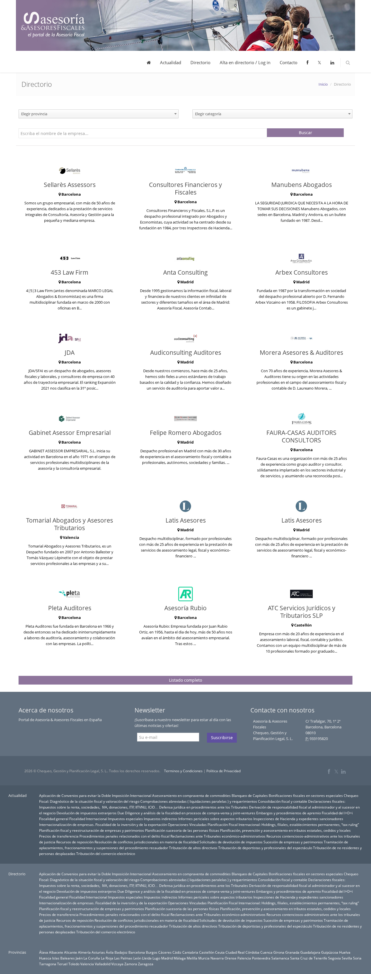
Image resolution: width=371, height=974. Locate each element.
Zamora (130, 964)
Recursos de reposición (75, 842)
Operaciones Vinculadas (187, 824)
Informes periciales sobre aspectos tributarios (215, 818)
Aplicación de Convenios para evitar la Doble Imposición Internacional (95, 795)
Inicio (323, 84)
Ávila (110, 952)
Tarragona (47, 964)
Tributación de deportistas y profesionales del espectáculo (265, 847)
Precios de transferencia (59, 836)
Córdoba (252, 952)
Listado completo (185, 680)
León (137, 958)
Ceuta (220, 952)
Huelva (344, 952)
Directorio (200, 62)
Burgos (151, 952)
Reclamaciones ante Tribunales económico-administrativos (217, 836)
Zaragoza (145, 964)
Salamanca (280, 958)
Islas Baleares (63, 958)
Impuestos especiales (125, 818)
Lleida (147, 958)
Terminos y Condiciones (183, 770)
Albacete (56, 952)
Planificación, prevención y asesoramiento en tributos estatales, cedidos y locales (285, 830)
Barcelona (136, 952)
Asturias (98, 952)
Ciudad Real (235, 952)
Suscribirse (222, 737)
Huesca (45, 958)
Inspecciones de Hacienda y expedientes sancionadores (298, 818)
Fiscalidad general (53, 818)
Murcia (204, 958)
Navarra (217, 958)
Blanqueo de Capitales (250, 795)
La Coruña (91, 958)
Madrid (167, 958)
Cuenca (266, 952)
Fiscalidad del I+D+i (337, 813)
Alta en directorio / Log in (245, 62)
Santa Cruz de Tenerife (308, 958)
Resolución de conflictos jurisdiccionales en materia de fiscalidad (146, 842)
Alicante (70, 952)
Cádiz (176, 952)
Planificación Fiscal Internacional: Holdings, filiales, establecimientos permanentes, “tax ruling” (283, 824)
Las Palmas (123, 958)
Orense (231, 958)
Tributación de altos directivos (193, 847)
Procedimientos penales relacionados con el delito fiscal (124, 836)
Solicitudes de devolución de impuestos (231, 842)
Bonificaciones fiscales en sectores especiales (306, 795)
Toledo (73, 964)
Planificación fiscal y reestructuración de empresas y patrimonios (91, 830)
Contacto (288, 62)
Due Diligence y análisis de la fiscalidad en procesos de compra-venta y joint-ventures (186, 813)
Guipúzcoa (329, 952)
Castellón (206, 952)
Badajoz (121, 952)
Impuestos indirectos (160, 818)
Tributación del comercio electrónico (105, 853)
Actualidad (170, 62)
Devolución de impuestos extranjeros (87, 813)
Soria (357, 958)
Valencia (87, 964)
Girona (278, 952)
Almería (84, 952)
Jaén (79, 958)
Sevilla (347, 958)
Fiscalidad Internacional (88, 818)
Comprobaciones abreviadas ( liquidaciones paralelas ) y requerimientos (198, 801)
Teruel (62, 964)
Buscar (305, 132)
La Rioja (107, 958)
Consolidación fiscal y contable (282, 801)
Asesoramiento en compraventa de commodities (191, 795)
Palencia (244, 958)
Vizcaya (117, 964)
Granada (292, 952)
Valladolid (102, 964)
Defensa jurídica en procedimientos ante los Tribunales (203, 807)
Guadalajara (310, 952)
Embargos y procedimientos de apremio (288, 813)
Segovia (334, 958)
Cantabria (190, 952)
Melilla (192, 958)
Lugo (156, 958)
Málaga (180, 958)
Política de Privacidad (223, 770)
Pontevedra (261, 958)
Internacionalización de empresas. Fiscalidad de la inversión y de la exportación (103, 824)
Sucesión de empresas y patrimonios (293, 842)
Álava (43, 952)
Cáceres (165, 952)
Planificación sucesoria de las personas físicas (182, 830)
